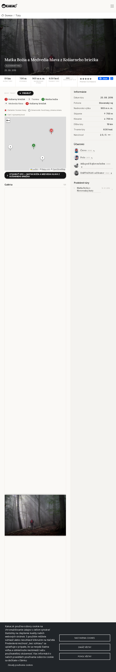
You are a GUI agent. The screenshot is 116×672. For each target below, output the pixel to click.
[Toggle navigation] (112, 6)
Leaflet (35, 169)
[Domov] (9, 6)
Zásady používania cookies (20, 665)
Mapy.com (46, 169)
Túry (18, 15)
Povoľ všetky (84, 656)
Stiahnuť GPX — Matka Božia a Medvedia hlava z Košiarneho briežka (33, 175)
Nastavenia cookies (85, 638)
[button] (10, 148)
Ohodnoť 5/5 (90, 79)
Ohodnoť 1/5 (81, 79)
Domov (8, 15)
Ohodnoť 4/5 (88, 79)
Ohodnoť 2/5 (83, 79)
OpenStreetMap (59, 169)
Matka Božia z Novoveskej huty (85, 189)
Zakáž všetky (84, 647)
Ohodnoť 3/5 (86, 79)
